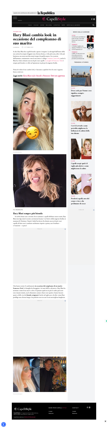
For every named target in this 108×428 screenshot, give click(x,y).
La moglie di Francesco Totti (54, 61)
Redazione (51, 413)
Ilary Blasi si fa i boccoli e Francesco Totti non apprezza (44, 75)
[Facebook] (91, 19)
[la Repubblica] (46, 13)
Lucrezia (16, 47)
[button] (69, 44)
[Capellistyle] (54, 19)
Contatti (50, 411)
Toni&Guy (74, 44)
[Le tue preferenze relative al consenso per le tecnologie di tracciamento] (106, 321)
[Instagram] (94, 19)
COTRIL (74, 35)
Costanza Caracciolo (53, 58)
